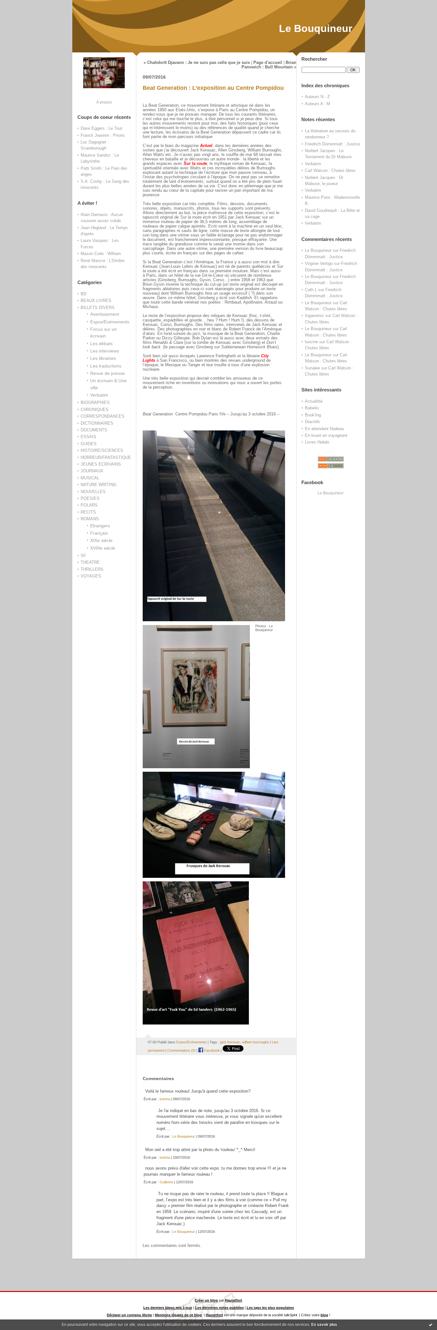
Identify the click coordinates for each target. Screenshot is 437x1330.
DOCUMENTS (94, 430)
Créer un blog (206, 1300)
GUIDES (89, 443)
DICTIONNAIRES (97, 423)
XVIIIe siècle (102, 548)
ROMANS (90, 518)
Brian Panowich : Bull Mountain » (269, 64)
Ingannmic (314, 315)
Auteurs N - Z (317, 96)
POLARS (89, 505)
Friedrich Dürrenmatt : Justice (332, 144)
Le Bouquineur (315, 28)
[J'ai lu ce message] (430, 1324)
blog (324, 1315)
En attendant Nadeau (324, 428)
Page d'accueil (267, 62)
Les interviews (104, 350)
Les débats (101, 343)
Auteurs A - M (317, 103)
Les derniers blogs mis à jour (167, 1308)
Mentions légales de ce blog (178, 1315)
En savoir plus (324, 1324)
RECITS (88, 512)
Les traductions (105, 365)
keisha (165, 1099)
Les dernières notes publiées (219, 1308)
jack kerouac (230, 1042)
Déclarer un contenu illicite (129, 1315)
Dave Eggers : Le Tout (101, 128)
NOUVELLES (93, 491)
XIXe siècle (101, 540)
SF (83, 555)
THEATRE (90, 562)
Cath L (311, 289)
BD (83, 293)
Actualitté (313, 401)
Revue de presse (107, 373)
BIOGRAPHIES (95, 402)
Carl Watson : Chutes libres (330, 170)
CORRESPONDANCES (102, 416)
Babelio (312, 408)
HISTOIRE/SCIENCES (102, 450)
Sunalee (312, 368)
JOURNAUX (92, 470)
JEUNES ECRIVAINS (101, 464)
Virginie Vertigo (319, 263)
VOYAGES (91, 576)
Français (99, 533)
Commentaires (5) (181, 1050)
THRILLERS (92, 569)
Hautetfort (233, 1300)
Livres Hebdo (317, 442)
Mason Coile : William (101, 253)
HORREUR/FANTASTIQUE (106, 457)
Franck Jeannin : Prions (103, 135)
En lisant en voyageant (326, 435)
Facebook (211, 1050)
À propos (104, 102)
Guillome (166, 1182)
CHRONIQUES (94, 409)
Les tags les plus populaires (270, 1308)
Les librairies (103, 358)
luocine (311, 341)
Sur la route (195, 163)
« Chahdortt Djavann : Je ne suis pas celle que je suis (197, 62)
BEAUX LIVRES (96, 300)
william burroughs (255, 1042)
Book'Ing (313, 415)
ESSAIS (88, 436)
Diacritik (312, 421)
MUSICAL (90, 478)
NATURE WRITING (98, 484)
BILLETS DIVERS (98, 307)
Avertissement (104, 314)
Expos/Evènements (109, 321)
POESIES (90, 498)
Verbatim (99, 395)
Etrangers (100, 525)
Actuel (206, 145)
